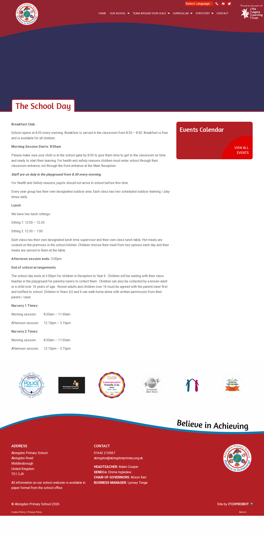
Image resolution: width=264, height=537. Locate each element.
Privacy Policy (35, 512)
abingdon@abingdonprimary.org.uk (118, 458)
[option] (31, 385)
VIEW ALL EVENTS (241, 150)
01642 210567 (104, 453)
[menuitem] (102, 13)
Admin (242, 512)
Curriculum (181, 13)
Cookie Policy (18, 512)
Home (102, 13)
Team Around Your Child (149, 13)
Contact (222, 13)
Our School (118, 13)
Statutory (203, 13)
